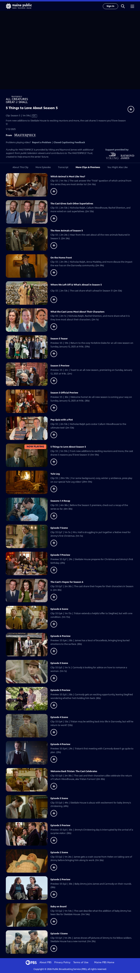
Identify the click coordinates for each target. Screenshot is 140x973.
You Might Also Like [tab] (117, 167)
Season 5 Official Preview (64, 392)
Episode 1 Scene (59, 933)
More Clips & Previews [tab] (88, 167)
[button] (123, 6)
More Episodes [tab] (43, 167)
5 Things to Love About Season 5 (68, 446)
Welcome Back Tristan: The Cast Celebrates (73, 771)
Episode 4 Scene (59, 717)
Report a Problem (41, 142)
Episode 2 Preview (60, 879)
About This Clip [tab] (20, 167)
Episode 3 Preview (60, 825)
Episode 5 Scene (59, 663)
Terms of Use (80, 962)
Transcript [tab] (63, 167)
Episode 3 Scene (59, 798)
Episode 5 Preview (60, 690)
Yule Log (55, 473)
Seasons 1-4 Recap (60, 500)
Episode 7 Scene (59, 528)
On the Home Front (61, 257)
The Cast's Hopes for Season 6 (66, 582)
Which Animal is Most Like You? (67, 176)
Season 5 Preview (59, 365)
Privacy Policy (62, 962)
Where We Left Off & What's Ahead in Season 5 (76, 284)
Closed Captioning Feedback (69, 142)
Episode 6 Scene (59, 609)
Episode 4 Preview (60, 744)
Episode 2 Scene (59, 852)
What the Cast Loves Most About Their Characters (77, 311)
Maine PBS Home (104, 962)
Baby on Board (58, 906)
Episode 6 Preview (60, 636)
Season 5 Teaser (59, 338)
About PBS (45, 962)
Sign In (110, 6)
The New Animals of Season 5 (66, 230)
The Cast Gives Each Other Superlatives (71, 203)
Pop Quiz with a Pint (61, 419)
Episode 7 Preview (60, 555)
